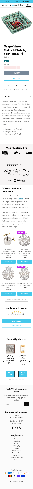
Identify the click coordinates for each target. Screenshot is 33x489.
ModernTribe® (19, 481)
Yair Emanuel (8, 57)
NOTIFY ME (16, 78)
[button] (16, 23)
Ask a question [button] (16, 326)
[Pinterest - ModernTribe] (20, 427)
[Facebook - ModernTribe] (13, 427)
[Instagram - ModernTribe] (16, 427)
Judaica (21, 199)
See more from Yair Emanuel (16, 300)
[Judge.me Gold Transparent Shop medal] (25, 172)
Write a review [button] (16, 321)
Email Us (16, 415)
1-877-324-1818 (18, 418)
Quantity (6, 64)
